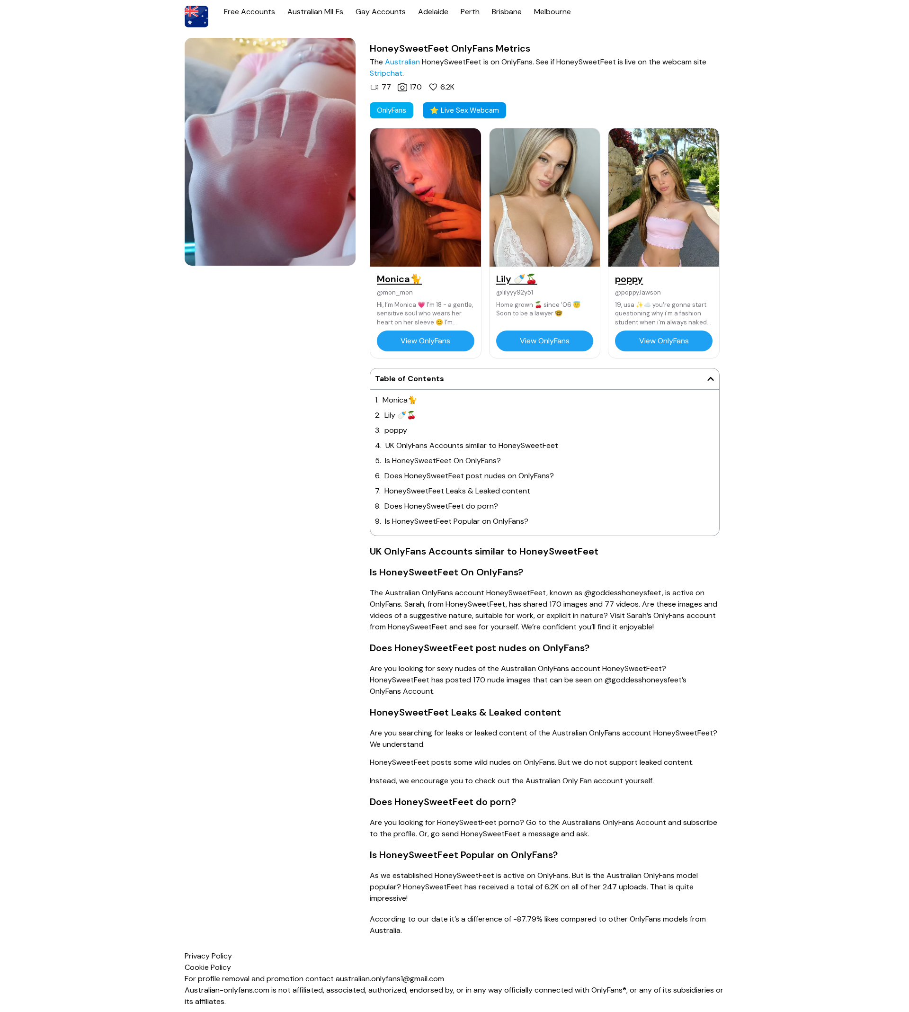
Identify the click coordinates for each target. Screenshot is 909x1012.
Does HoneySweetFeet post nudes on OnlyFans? (469, 476)
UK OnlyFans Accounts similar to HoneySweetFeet (471, 445)
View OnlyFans (425, 341)
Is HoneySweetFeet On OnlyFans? (443, 461)
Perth (470, 12)
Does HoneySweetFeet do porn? (441, 506)
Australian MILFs (315, 12)
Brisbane (507, 12)
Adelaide (433, 12)
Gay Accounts (381, 12)
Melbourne (552, 12)
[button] (710, 379)
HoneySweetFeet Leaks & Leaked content (457, 491)
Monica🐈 (400, 400)
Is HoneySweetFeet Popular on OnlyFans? (456, 521)
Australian (402, 62)
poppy (395, 430)
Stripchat (386, 73)
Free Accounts (249, 12)
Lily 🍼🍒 (400, 415)
